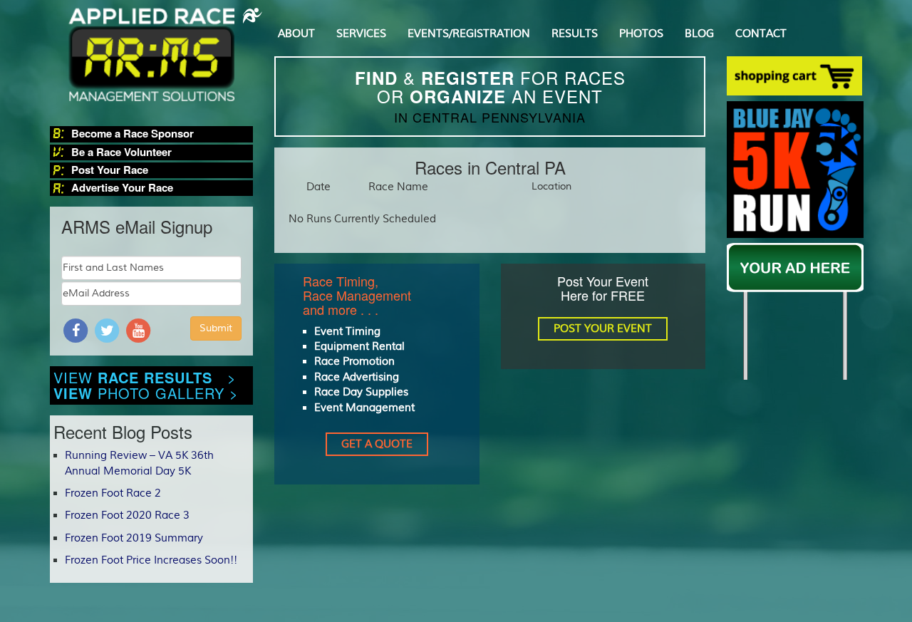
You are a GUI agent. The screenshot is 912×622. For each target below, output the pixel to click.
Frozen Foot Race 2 (113, 493)
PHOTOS (641, 34)
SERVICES (361, 34)
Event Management (364, 408)
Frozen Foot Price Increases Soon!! (151, 560)
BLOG (699, 34)
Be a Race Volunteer (121, 152)
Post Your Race (109, 169)
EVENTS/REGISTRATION (469, 34)
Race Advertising (356, 377)
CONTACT (761, 34)
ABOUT (296, 34)
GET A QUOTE (377, 444)
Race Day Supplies (361, 392)
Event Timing (347, 331)
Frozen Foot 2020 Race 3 (127, 515)
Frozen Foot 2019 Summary (134, 538)
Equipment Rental (359, 346)
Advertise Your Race (122, 187)
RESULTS (574, 34)
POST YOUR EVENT (603, 329)
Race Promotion (354, 361)
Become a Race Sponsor (132, 133)
